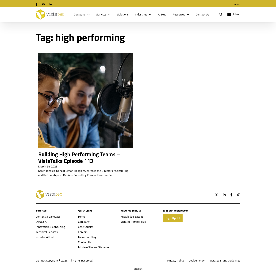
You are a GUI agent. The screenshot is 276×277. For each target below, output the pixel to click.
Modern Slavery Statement (94, 247)
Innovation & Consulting (50, 227)
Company (79, 14)
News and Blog (87, 237)
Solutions (123, 14)
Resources (179, 14)
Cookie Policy (197, 260)
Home (81, 216)
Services (101, 14)
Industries (141, 14)
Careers (83, 232)
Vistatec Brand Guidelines (224, 260)
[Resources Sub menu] (188, 14)
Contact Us (202, 14)
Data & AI (41, 222)
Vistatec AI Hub (45, 237)
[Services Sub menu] (109, 14)
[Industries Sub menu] (150, 14)
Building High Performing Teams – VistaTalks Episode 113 (79, 157)
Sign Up (171, 218)
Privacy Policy (175, 260)
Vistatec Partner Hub (133, 222)
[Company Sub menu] (88, 14)
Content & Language (48, 216)
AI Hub (162, 14)
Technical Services (47, 232)
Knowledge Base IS (131, 216)
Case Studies (85, 227)
